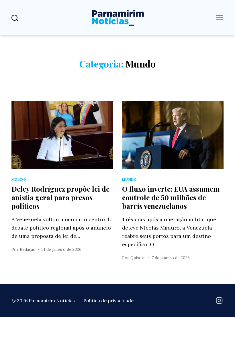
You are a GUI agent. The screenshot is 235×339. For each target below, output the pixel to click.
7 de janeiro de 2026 (171, 257)
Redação (28, 249)
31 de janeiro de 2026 (61, 249)
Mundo (18, 179)
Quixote (138, 257)
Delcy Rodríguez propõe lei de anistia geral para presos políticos (60, 197)
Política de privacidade (108, 300)
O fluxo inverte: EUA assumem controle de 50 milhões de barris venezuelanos (171, 197)
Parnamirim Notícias (52, 300)
